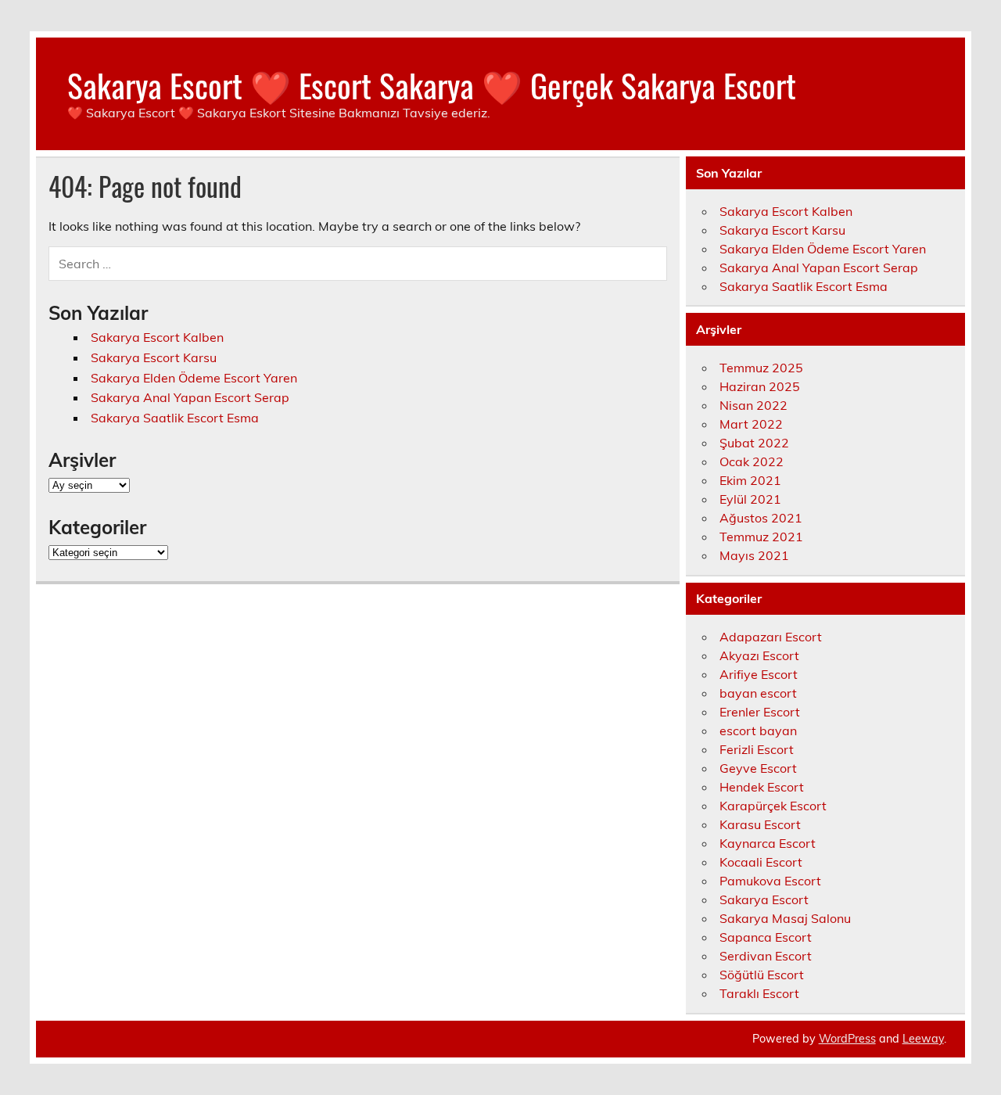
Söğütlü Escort (761, 974)
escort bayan (758, 730)
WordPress (847, 1039)
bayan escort (758, 693)
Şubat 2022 (754, 443)
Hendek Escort (761, 787)
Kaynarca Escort (767, 843)
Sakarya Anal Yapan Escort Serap (190, 397)
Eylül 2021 (750, 499)
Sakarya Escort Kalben (157, 337)
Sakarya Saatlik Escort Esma (175, 417)
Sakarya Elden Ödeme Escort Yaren (194, 378)
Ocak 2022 (751, 461)
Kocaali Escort (760, 862)
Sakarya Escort (764, 899)
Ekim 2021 (750, 480)
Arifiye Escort (758, 674)
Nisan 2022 (753, 405)
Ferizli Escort (756, 749)
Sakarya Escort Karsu (154, 357)
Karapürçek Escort (773, 805)
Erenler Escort (759, 712)
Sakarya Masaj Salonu (785, 918)
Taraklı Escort (759, 993)
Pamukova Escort (770, 881)
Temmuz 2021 (761, 536)
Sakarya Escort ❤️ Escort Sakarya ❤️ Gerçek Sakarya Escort (431, 84)
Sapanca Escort (765, 937)
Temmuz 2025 (761, 367)
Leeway (923, 1039)
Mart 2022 (751, 424)
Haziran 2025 (759, 386)
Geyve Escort (758, 768)
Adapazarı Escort (770, 636)
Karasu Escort (760, 824)
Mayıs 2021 (754, 555)
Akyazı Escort (759, 655)
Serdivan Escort (765, 956)
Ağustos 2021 (760, 518)
